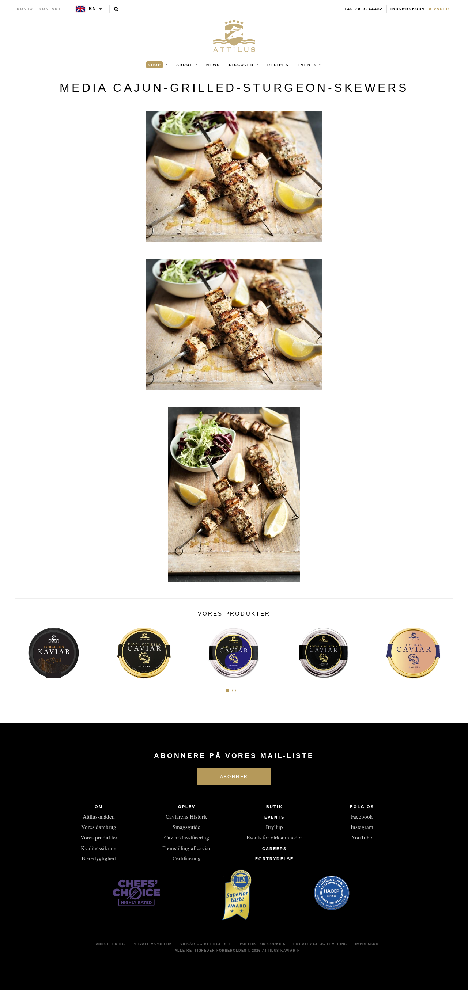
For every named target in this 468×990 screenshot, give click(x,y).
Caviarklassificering (186, 837)
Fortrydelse (274, 859)
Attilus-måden (99, 816)
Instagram (362, 826)
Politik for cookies (262, 944)
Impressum (367, 944)
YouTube (362, 837)
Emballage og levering (320, 944)
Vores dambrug (98, 826)
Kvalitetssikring (99, 848)
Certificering (187, 858)
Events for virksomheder (274, 837)
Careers (274, 848)
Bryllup (274, 826)
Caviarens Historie (187, 816)
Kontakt (50, 9)
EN (93, 8)
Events (274, 817)
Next (445, 650)
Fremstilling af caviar (186, 848)
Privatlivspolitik (152, 944)
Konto (25, 9)
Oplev (187, 806)
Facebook (362, 816)
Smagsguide (186, 826)
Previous (23, 650)
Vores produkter (98, 837)
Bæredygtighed (99, 858)
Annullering (110, 944)
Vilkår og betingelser (206, 944)
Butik (274, 806)
